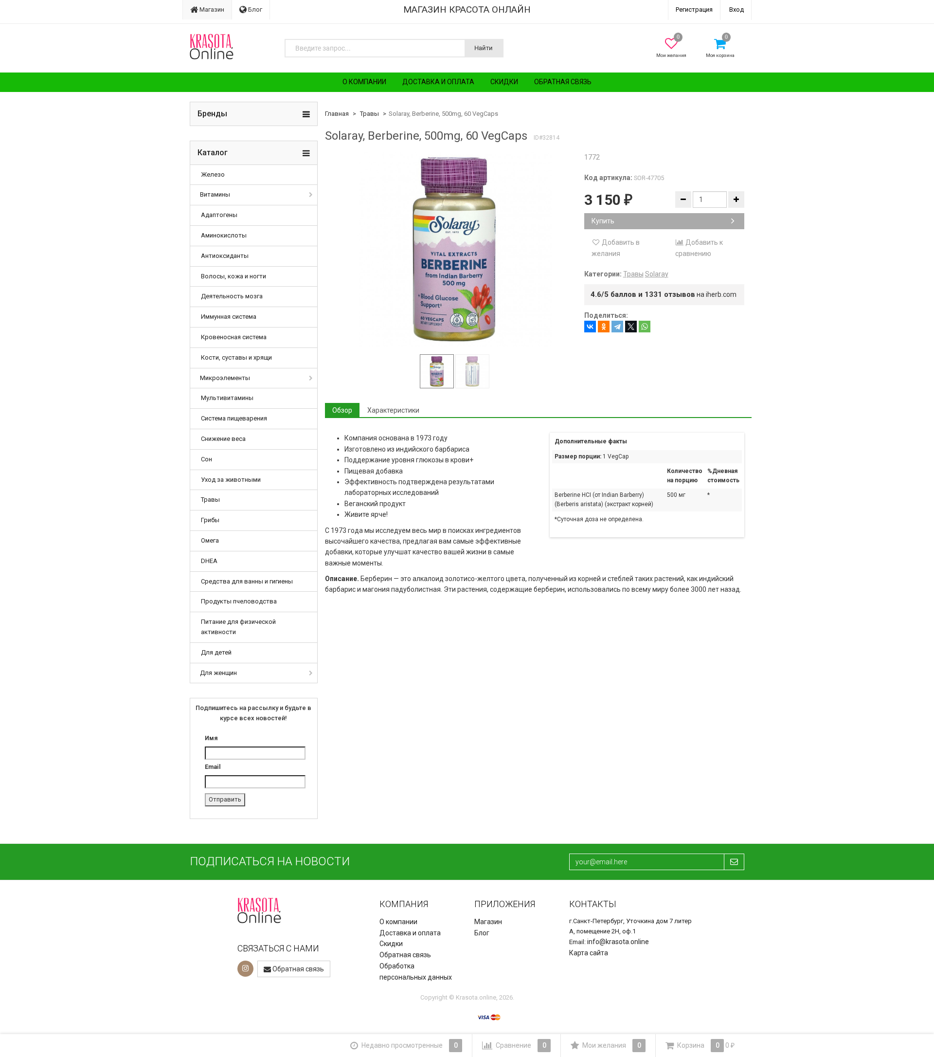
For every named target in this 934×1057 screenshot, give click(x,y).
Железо (213, 174)
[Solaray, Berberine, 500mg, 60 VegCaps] (454, 249)
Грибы (210, 520)
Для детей (216, 652)
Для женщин (218, 672)
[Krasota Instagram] (245, 969)
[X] (631, 326)
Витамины (215, 194)
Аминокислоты (224, 235)
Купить (603, 221)
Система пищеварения (234, 418)
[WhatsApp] (644, 326)
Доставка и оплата (438, 82)
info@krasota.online (618, 942)
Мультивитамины (227, 397)
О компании (364, 82)
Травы (210, 499)
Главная (337, 113)
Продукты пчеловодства (239, 601)
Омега (210, 540)
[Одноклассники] (604, 326)
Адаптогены (219, 215)
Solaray (656, 274)
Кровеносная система (234, 337)
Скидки (504, 82)
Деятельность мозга (232, 296)
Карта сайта (588, 953)
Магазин (211, 9)
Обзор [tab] (342, 410)
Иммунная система (228, 316)
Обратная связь (563, 82)
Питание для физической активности (238, 627)
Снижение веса (223, 438)
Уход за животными (231, 479)
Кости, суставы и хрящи (236, 357)
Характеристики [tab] (393, 410)
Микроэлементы (225, 378)
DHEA (209, 561)
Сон (206, 459)
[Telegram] (617, 326)
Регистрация (694, 9)
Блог (254, 9)
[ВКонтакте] (590, 326)
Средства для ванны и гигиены (247, 581)
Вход (736, 9)
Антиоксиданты (225, 255)
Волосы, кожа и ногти (233, 276)
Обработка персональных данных (415, 971)
